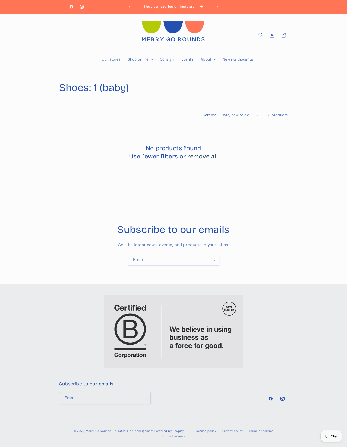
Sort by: (209, 115)
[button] (140, 59)
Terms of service (261, 431)
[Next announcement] (217, 7)
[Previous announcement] (129, 7)
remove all (202, 156)
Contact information (176, 436)
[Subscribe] (213, 260)
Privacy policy (232, 431)
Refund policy (206, 431)
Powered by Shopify (169, 431)
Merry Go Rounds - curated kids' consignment (119, 431)
